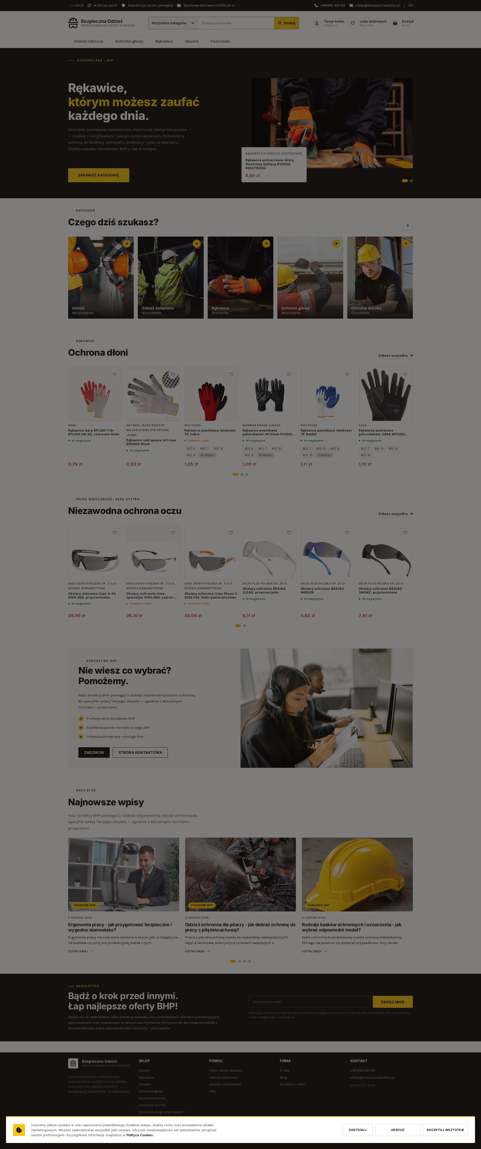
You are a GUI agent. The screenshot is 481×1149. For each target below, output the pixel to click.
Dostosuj (358, 1130)
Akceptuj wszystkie (445, 1130)
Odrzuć (398, 1130)
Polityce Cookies (140, 1135)
